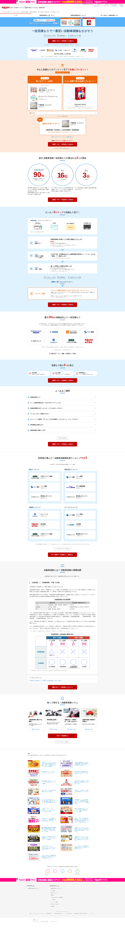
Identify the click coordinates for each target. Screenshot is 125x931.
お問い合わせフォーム (98, 5)
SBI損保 (52, 895)
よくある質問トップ (114, 5)
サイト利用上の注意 (68, 913)
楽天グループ (99, 4)
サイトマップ (106, 5)
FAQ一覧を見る (62, 438)
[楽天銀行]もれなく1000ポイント (89, 4)
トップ (15, 15)
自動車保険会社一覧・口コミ (46, 15)
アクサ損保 (53, 890)
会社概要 (121, 5)
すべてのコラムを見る (62, 741)
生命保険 (106, 4)
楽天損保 (52, 906)
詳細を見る (32, 113)
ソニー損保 (53, 899)
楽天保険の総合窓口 (113, 4)
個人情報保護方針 (49, 913)
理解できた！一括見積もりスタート (62, 687)
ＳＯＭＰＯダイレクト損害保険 (57, 897)
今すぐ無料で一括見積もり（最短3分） (62, 554)
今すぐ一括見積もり (62, 735)
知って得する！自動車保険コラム (109, 15)
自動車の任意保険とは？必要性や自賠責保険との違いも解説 (45, 680)
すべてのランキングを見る (62, 548)
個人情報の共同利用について (58, 913)
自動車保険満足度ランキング (78, 15)
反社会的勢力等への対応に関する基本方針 (80, 913)
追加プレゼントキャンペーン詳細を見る (61, 136)
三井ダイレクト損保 (55, 904)
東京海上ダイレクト (55, 892)
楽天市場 (120, 4)
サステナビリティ (53, 921)
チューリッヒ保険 (54, 901)
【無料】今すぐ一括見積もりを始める (62, 144)
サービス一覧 (35, 921)
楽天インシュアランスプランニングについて (36, 913)
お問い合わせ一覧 (44, 921)
